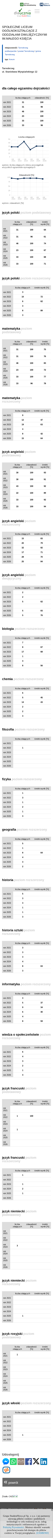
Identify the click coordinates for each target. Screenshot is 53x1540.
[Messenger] (5, 1464)
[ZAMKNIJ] (42, 1533)
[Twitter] (36, 1463)
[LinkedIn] (43, 1464)
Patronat (49, 1509)
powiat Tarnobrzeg (26, 51)
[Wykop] (6, 1472)
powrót (11, 1481)
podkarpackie (10, 51)
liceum (12, 59)
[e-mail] (21, 1464)
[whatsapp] (13, 1464)
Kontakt (40, 1509)
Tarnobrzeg (23, 48)
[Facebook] (28, 1464)
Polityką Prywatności (13, 1527)
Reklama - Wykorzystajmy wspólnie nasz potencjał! (17, 1509)
